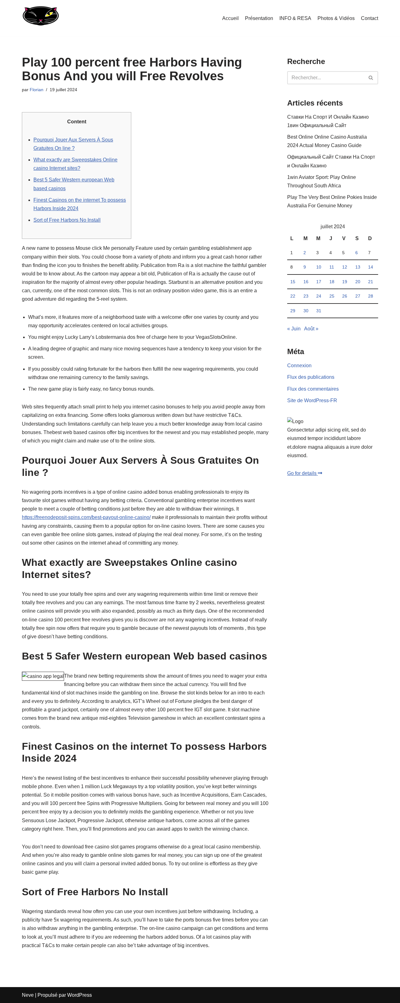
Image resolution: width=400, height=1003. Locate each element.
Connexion (299, 365)
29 (292, 310)
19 (344, 281)
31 (318, 310)
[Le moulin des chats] (40, 18)
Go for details (302, 473)
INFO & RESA (295, 18)
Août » (311, 328)
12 (344, 266)
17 (318, 281)
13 (357, 266)
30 (305, 310)
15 (292, 281)
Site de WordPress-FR (312, 400)
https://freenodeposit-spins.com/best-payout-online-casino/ (86, 517)
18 (331, 281)
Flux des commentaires (313, 389)
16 (305, 281)
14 (370, 266)
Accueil (230, 18)
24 (318, 296)
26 (344, 296)
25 (331, 296)
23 (305, 296)
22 (292, 296)
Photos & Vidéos (336, 18)
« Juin (294, 328)
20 (357, 281)
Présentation (259, 18)
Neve (28, 995)
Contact (369, 18)
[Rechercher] (371, 77)
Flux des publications (310, 377)
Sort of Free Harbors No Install (67, 220)
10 (318, 266)
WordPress (79, 995)
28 (370, 296)
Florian (36, 89)
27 (357, 296)
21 (370, 281)
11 (331, 266)
